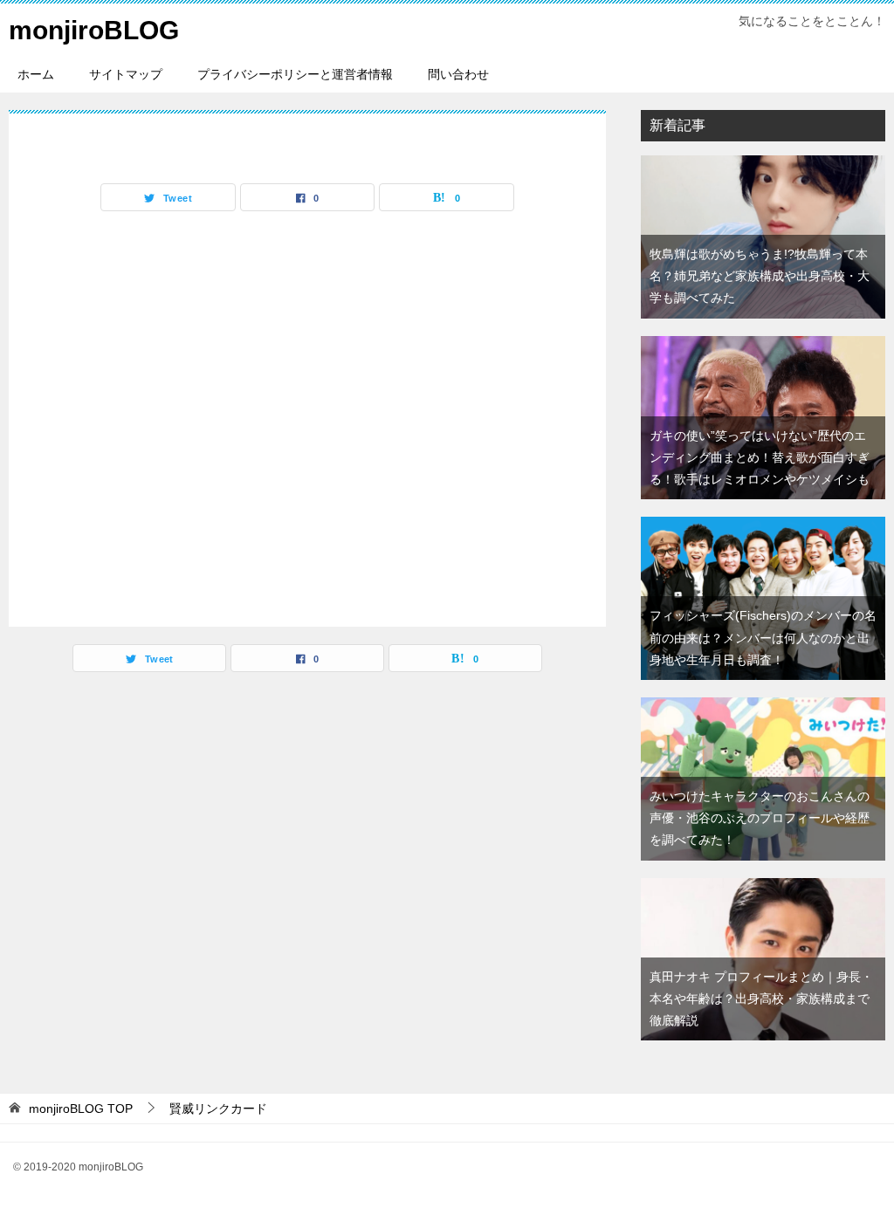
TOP (81, 1108)
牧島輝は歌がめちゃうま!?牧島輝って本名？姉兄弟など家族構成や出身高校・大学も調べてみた (760, 276)
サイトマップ (125, 74)
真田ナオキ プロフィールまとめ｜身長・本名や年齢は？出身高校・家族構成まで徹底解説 (761, 998)
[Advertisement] (307, 415)
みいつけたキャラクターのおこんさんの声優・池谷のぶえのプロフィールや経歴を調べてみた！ (760, 818)
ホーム (35, 74)
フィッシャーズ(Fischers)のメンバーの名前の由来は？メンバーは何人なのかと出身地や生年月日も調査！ (763, 637)
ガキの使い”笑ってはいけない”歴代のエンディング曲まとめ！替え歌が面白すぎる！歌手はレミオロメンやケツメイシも (760, 457)
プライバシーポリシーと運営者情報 (295, 74)
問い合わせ (458, 74)
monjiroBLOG (94, 30)
